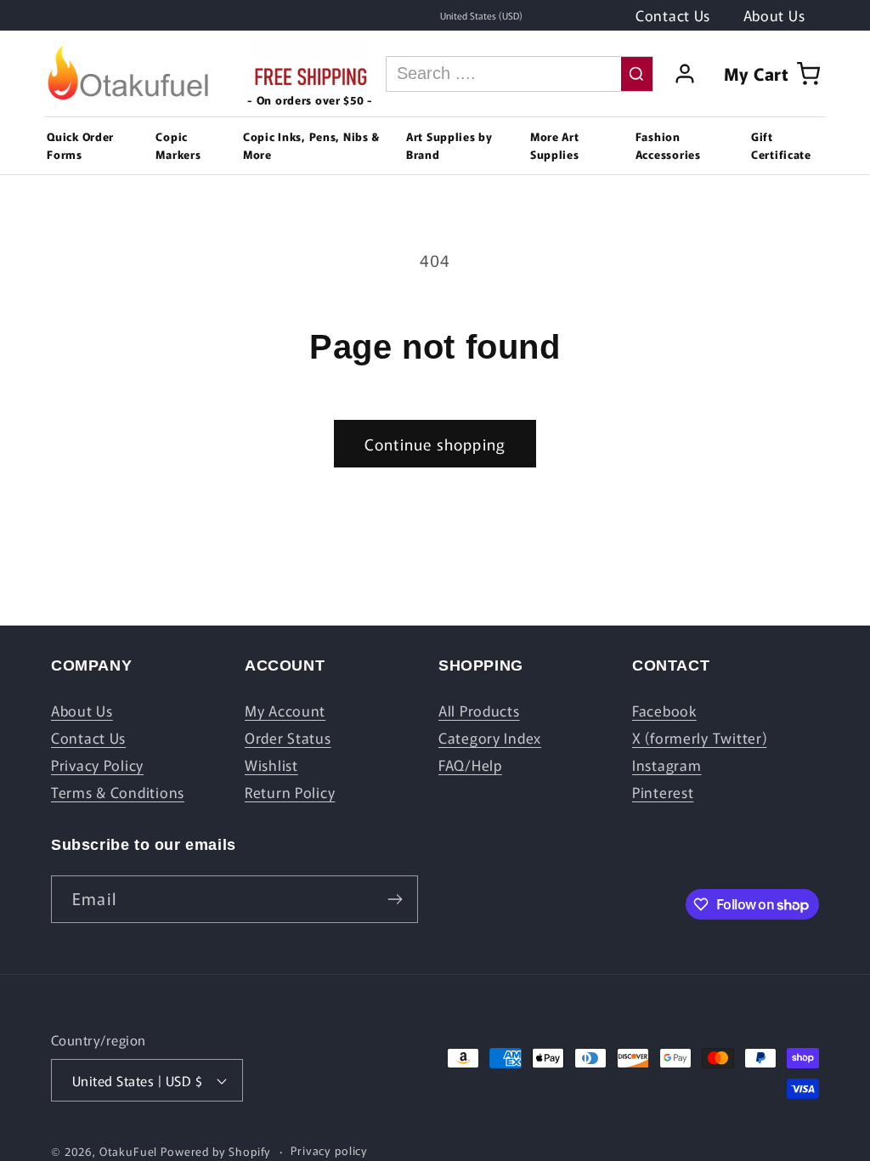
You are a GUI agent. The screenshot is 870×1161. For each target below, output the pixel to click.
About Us (82, 710)
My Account (285, 710)
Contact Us (88, 738)
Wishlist (271, 765)
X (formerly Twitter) (699, 738)
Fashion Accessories (668, 145)
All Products (479, 710)
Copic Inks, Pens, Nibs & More (311, 145)
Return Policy (290, 792)
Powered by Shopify (216, 1151)
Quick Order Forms (80, 145)
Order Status (288, 738)
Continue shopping (435, 444)
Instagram (666, 765)
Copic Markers (178, 145)
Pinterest (662, 792)
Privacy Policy (97, 765)
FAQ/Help (470, 765)
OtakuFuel (128, 1151)
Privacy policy (329, 1150)
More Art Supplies (554, 145)
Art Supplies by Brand (449, 145)
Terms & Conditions (117, 792)
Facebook (664, 710)
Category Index (489, 738)
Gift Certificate (781, 145)
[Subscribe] (394, 899)
